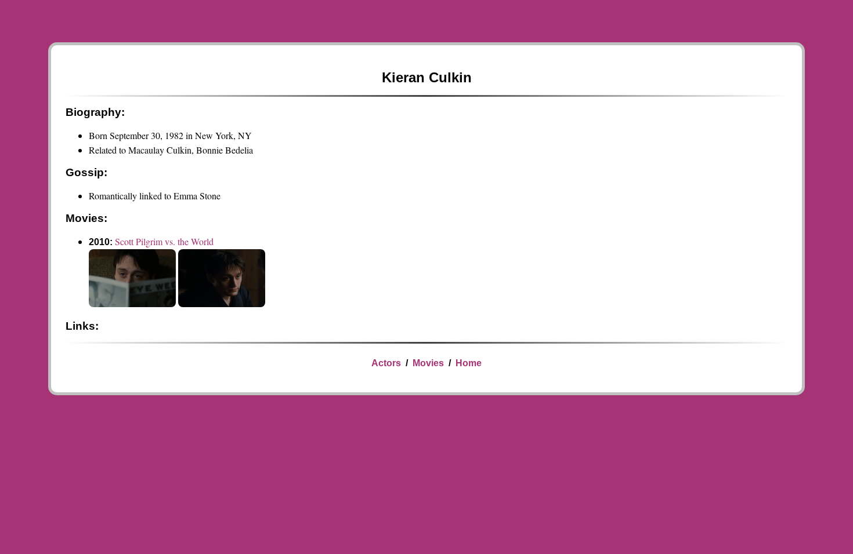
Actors (386, 363)
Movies (428, 363)
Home (469, 363)
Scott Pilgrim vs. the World (164, 241)
